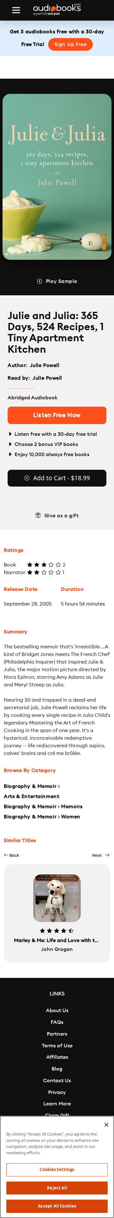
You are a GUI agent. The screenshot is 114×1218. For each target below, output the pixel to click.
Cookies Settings (57, 1169)
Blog (57, 1068)
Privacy (57, 1092)
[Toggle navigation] (16, 10)
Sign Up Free (70, 44)
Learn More (57, 1103)
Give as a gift (61, 516)
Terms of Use (57, 1045)
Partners (57, 1034)
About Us (57, 1010)
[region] (57, 1167)
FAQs (57, 1022)
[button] (11, 855)
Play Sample (61, 281)
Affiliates (57, 1057)
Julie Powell (45, 365)
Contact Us (57, 1080)
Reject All (57, 1188)
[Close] (106, 1125)
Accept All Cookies (57, 1206)
